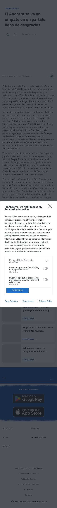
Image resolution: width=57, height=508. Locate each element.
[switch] (45, 268)
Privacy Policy (45, 301)
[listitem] (28, 261)
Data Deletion (11, 301)
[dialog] (28, 254)
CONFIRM (17, 290)
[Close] (51, 207)
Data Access (28, 301)
